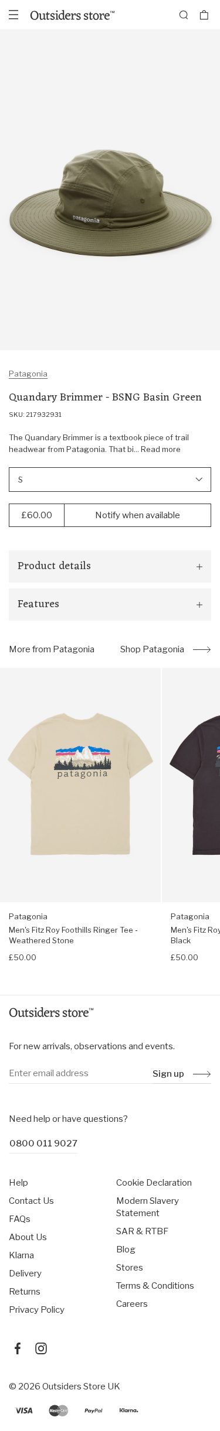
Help (18, 1182)
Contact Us (31, 1201)
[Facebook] (17, 1348)
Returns (24, 1291)
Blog (126, 1249)
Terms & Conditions (155, 1286)
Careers (132, 1304)
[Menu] (13, 14)
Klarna (21, 1255)
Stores (129, 1267)
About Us (28, 1237)
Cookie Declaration (154, 1182)
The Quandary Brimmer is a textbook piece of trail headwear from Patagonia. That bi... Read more (99, 443)
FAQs (20, 1219)
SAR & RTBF (142, 1231)
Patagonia (28, 373)
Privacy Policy (37, 1310)
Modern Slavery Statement (147, 1207)
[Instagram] (41, 1348)
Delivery (25, 1273)
